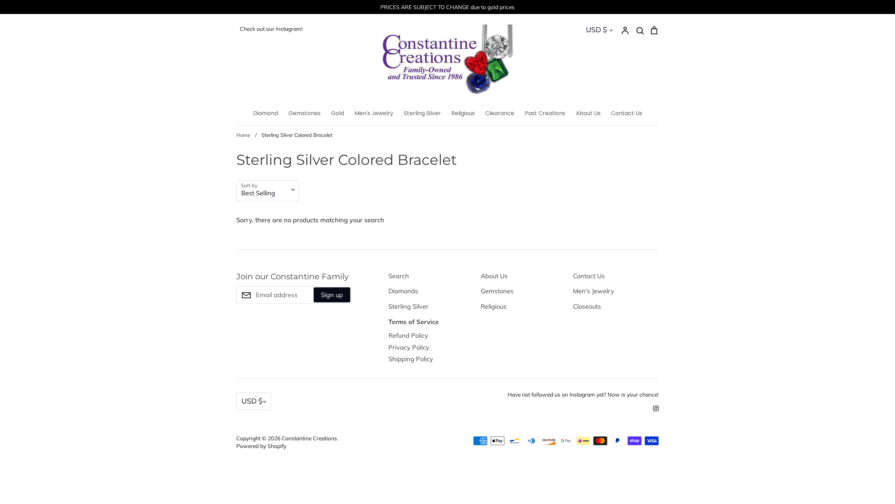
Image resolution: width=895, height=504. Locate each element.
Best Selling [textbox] (258, 193)
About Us (588, 113)
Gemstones (304, 113)
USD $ (596, 29)
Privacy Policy (408, 347)
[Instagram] (653, 408)
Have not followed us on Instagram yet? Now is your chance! (583, 394)
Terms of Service (413, 322)
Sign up (332, 295)
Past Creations (545, 113)
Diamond (265, 113)
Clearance (499, 113)
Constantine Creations (309, 438)
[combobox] (267, 190)
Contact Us (626, 113)
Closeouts (587, 306)
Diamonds (403, 291)
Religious (463, 113)
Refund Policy (408, 335)
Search (398, 276)
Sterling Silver (422, 113)
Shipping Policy (410, 359)
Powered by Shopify (261, 445)
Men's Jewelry (374, 113)
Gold (337, 113)
